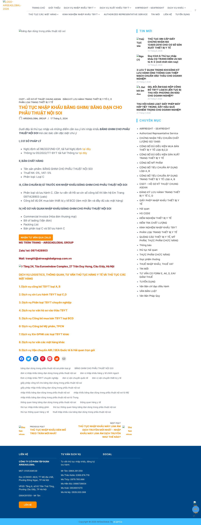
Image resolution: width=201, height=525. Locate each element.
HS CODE (144, 213)
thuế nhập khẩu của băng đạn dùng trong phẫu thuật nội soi (82, 412)
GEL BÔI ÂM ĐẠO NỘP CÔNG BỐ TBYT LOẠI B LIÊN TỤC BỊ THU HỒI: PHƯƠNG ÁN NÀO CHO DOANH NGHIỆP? (164, 91)
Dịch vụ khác (176, 7)
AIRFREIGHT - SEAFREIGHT (149, 7)
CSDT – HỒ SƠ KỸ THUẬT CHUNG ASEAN (40, 99)
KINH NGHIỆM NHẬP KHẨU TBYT (158, 227)
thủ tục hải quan (148, 249)
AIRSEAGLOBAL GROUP (34, 118)
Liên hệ (167, 14)
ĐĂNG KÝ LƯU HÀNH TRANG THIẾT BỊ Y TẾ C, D (87, 99)
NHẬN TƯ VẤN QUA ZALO (36, 237)
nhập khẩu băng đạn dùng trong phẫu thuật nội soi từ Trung (49, 397)
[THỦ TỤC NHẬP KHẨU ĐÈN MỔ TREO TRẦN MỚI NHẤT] (23, 430)
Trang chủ (38, 7)
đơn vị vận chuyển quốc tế (75, 378)
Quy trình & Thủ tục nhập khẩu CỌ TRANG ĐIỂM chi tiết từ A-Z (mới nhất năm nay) (165, 58)
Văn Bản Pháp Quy (149, 295)
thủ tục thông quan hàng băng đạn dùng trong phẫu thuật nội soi (84, 407)
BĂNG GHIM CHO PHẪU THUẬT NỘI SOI (94, 368)
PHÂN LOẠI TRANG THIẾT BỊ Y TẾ (36, 102)
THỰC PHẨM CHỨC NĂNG (154, 254)
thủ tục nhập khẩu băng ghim (35, 407)
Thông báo (145, 245)
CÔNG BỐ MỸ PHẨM (151, 162)
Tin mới (155, 14)
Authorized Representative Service (126, 14)
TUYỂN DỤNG (182, 14)
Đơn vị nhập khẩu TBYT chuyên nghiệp (39, 378)
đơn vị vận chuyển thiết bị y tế (106, 378)
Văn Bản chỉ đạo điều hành (154, 286)
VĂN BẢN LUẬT (148, 291)
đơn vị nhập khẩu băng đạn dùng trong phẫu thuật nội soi (48, 373)
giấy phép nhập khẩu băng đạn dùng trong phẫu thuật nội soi (50, 387)
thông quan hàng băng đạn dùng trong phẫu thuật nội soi (48, 402)
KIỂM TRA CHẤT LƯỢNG (153, 222)
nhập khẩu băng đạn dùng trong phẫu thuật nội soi (45, 392)
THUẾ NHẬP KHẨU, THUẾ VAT (156, 263)
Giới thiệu (54, 7)
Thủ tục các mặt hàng (42, 14)
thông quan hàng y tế (90, 402)
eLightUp (117, 521)
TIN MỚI (143, 268)
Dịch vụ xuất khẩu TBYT (114, 7)
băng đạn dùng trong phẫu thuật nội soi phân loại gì (45, 368)
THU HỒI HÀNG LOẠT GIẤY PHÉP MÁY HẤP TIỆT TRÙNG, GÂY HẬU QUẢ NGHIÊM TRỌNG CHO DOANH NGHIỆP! (159, 106)
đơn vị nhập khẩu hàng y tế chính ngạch (99, 373)
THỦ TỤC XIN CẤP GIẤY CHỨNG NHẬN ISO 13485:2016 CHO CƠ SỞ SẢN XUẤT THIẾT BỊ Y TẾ (165, 43)
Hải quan (144, 208)
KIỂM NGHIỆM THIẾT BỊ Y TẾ (155, 218)
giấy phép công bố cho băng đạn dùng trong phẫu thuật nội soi (51, 383)
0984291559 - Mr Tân (29, 495)
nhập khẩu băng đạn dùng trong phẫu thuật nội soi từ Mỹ (101, 392)
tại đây (86, 149)
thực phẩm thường (149, 259)
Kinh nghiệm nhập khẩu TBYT (80, 14)
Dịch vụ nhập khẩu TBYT (78, 7)
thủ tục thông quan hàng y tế (35, 412)
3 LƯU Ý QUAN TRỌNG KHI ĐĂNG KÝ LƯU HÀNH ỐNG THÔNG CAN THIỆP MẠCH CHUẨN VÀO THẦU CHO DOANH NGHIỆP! (159, 74)
